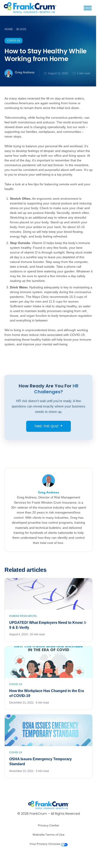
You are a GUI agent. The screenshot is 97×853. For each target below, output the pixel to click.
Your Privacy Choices (45, 844)
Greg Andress (25, 72)
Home (9, 29)
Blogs (21, 29)
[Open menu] (89, 8)
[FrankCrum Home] (30, 8)
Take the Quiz (47, 426)
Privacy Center (48, 825)
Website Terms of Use (48, 835)
